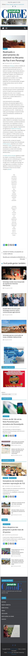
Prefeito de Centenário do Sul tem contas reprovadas (18, 503)
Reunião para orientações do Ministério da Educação (14, 258)
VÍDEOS (3, 610)
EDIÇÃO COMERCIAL (6, 604)
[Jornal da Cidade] (3, 28)
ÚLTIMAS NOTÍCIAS (9, 367)
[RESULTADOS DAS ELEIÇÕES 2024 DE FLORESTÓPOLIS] (5, 443)
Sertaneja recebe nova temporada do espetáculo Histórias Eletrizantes (13, 283)
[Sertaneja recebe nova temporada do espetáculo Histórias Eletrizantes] (14, 267)
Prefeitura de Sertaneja (16, 128)
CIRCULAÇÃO (4, 613)
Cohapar (10, 145)
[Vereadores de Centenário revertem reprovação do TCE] (14, 469)
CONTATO (3, 619)
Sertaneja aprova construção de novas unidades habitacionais (13, 336)
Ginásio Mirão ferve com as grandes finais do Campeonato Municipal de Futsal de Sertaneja (17, 552)
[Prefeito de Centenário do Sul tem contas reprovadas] (5, 504)
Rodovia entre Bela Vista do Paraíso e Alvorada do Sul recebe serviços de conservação (17, 451)
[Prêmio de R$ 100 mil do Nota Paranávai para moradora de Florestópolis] (14, 407)
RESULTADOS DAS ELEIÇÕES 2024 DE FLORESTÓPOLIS (17, 442)
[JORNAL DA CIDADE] (11, 584)
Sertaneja (5, 48)
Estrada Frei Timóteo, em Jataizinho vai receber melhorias (13, 253)
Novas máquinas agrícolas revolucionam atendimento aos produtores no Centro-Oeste (17, 562)
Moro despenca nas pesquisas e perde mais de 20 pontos (13, 529)
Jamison (9, 169)
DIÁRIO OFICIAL (4, 607)
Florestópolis (6, 416)
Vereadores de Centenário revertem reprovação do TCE (14, 482)
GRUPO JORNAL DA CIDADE (7, 616)
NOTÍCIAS (3, 602)
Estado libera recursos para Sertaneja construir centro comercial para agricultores (11, 310)
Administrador (17, 63)
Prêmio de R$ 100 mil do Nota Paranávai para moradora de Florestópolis (13, 421)
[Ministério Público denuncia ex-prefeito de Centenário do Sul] (5, 512)
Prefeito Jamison (6, 143)
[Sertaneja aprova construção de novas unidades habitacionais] (14, 321)
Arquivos (3, 392)
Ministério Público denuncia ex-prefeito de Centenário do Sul (18, 511)
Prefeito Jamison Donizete (9, 155)
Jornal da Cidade (6, 524)
